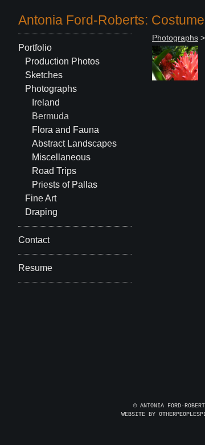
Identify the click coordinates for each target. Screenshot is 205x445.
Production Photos (62, 61)
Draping (41, 212)
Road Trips (54, 171)
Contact (34, 240)
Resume (35, 268)
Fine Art (40, 198)
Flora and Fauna (65, 130)
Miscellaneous (61, 157)
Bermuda (50, 116)
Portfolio (35, 47)
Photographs (51, 89)
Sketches (44, 75)
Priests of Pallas (64, 184)
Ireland (46, 102)
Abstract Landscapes (74, 143)
